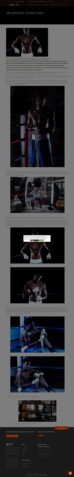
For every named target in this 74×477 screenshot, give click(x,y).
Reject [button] (36, 240)
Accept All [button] (41, 240)
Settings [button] (32, 240)
